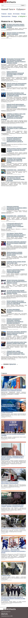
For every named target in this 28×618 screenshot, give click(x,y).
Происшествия (5, 16)
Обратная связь (4, 613)
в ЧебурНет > (22, 16)
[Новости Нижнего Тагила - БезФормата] (8, 1)
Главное (3, 14)
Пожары (14, 16)
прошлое (12, 364)
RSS (12, 616)
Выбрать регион (4, 614)
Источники (16, 14)
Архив (10, 14)
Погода (23, 14)
